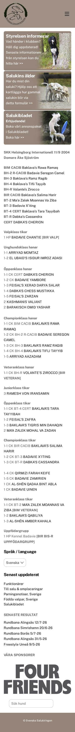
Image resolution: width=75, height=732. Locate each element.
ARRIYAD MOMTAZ (23, 253)
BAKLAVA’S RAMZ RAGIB (43, 345)
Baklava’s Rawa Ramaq (40, 168)
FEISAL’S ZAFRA (22, 420)
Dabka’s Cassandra (27, 217)
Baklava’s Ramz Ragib (30, 178)
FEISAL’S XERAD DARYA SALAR (34, 285)
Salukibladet (14, 604)
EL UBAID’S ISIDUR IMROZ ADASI (35, 258)
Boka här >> (15, 137)
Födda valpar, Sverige (21, 599)
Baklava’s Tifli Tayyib (29, 184)
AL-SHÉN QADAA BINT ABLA (34, 484)
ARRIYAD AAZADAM (25, 356)
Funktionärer (14, 584)
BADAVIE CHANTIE (26, 237)
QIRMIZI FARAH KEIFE (32, 473)
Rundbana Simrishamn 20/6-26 (28, 628)
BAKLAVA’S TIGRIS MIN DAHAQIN (35, 425)
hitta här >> (14, 63)
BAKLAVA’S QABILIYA (26, 516)
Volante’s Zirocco (26, 189)
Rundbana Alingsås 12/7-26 (25, 622)
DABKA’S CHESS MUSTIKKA (31, 291)
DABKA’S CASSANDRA (41, 462)
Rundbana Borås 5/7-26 (22, 633)
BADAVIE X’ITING (36, 457)
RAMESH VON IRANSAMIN (28, 393)
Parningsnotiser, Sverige (22, 594)
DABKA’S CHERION (28, 222)
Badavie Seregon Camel (45, 173)
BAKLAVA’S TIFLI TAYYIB (43, 351)
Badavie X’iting (24, 206)
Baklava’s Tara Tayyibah (41, 211)
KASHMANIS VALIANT (24, 302)
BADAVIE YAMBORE (30, 280)
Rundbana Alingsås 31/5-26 (25, 639)
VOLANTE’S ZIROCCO (40, 373)
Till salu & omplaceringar (23, 589)
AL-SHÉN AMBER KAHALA (30, 521)
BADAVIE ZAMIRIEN (30, 478)
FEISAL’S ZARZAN (23, 296)
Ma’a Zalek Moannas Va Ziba (34, 200)
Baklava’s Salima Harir (38, 195)
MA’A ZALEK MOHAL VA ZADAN (31, 430)
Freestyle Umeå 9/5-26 (22, 644)
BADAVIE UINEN (24, 489)
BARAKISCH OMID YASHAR (28, 307)
